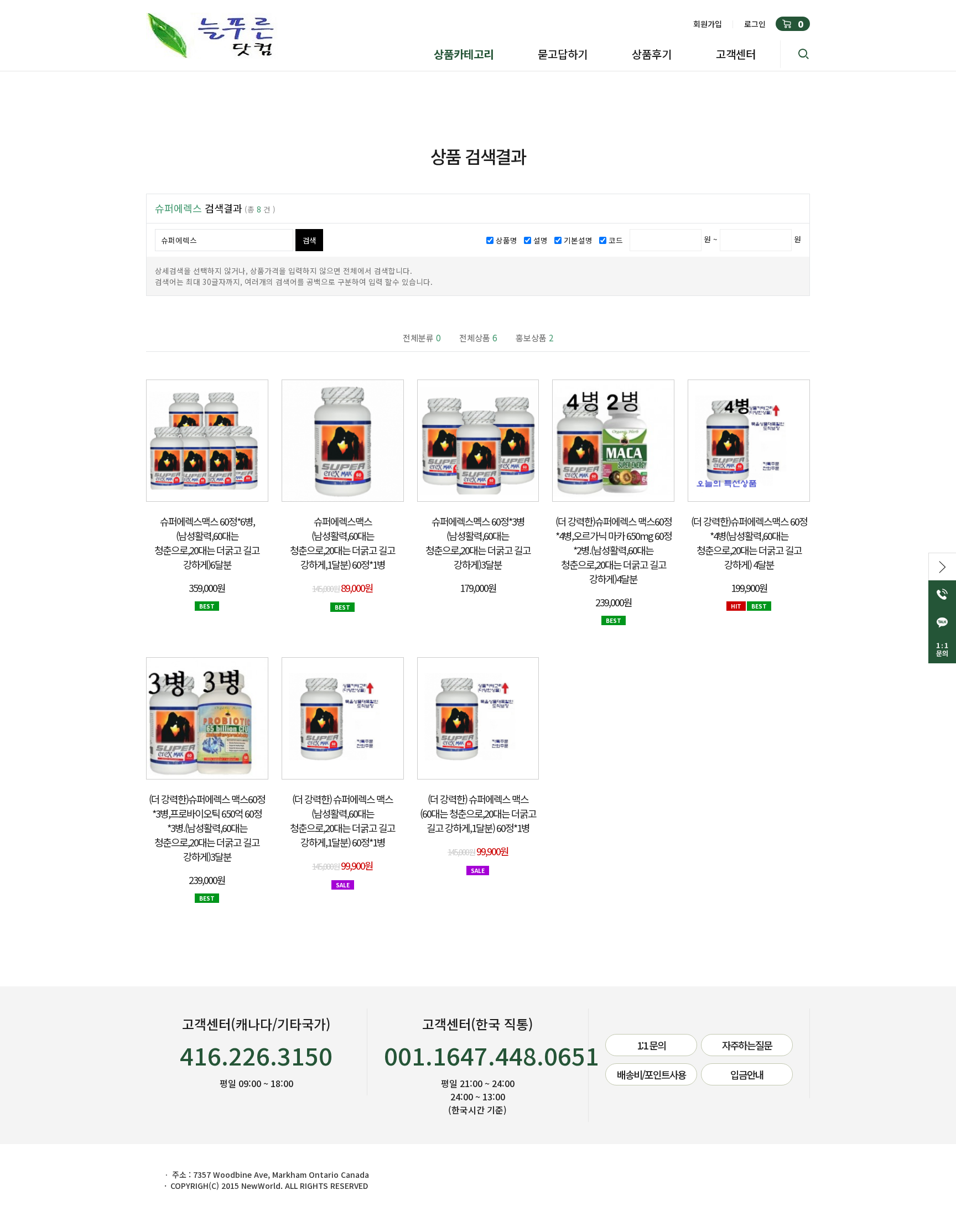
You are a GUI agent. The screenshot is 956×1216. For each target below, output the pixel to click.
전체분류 (421, 337)
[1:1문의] (942, 649)
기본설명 (578, 240)
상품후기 (652, 54)
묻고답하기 (563, 54)
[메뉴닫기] (942, 566)
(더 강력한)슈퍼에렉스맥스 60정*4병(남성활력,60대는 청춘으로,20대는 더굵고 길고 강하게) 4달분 (749, 542)
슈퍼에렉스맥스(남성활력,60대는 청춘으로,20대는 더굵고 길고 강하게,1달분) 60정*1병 (342, 542)
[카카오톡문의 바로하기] (942, 622)
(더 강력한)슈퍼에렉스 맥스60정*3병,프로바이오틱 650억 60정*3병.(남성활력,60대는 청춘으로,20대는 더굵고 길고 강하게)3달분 (207, 828)
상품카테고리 (463, 54)
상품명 (506, 240)
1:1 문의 (651, 1045)
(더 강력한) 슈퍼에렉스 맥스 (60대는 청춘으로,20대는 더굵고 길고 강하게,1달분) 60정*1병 (478, 813)
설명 (540, 240)
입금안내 (746, 1074)
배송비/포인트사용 (651, 1074)
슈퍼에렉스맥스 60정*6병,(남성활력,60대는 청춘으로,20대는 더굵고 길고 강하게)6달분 (206, 542)
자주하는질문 (747, 1045)
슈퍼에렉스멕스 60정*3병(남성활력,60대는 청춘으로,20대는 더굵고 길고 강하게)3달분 (478, 542)
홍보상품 (534, 337)
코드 (616, 240)
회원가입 (707, 23)
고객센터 (736, 54)
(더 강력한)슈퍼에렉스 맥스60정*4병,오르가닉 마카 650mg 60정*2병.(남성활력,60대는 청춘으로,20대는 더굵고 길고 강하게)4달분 (613, 550)
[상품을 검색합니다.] (795, 54)
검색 (309, 240)
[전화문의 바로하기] (942, 594)
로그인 (755, 23)
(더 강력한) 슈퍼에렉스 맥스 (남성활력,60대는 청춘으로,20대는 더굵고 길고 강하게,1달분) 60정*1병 (342, 820)
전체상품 (478, 337)
